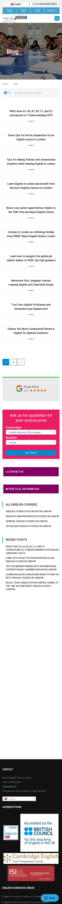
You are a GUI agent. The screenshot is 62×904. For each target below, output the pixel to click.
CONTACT (52, 10)
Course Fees (37, 11)
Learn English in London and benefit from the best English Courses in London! (31, 185)
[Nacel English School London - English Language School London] (14, 19)
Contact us (15, 471)
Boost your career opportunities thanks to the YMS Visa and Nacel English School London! (31, 212)
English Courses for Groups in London (28, 511)
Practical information (23, 488)
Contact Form (9, 786)
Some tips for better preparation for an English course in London (31, 137)
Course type (13, 427)
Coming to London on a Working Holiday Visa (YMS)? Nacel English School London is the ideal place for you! (31, 236)
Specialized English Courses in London (28, 526)
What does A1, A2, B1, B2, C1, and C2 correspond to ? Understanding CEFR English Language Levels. (31, 115)
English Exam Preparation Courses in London (32, 516)
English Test (23, 11)
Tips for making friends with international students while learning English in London (31, 161)
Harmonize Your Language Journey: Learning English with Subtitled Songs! (31, 282)
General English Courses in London (26, 521)
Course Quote (10, 11)
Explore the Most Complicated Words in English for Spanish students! (31, 331)
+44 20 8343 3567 (47, 4)
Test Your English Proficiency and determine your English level (31, 306)
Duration (11, 437)
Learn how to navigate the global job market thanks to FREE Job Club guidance (31, 258)
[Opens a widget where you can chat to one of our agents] (50, 898)
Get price (31, 452)
